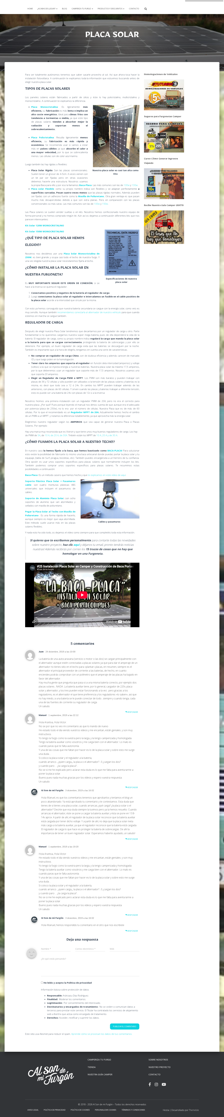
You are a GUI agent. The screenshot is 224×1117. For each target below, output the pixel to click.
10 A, (99, 435)
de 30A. (64, 435)
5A (39, 435)
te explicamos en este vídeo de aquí (107, 475)
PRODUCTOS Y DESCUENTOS (110, 8)
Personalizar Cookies (105, 1110)
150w (105, 203)
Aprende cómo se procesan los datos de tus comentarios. (101, 1033)
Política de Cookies (80, 1110)
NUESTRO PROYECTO (160, 1067)
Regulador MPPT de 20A (85, 412)
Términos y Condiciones (133, 1110)
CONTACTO (134, 8)
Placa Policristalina (42, 137)
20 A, (57, 435)
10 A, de (49, 435)
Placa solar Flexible (42, 188)
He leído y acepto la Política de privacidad (67, 982)
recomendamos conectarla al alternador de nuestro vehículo (89, 312)
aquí (76, 545)
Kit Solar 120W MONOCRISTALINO (44, 225)
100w (127, 185)
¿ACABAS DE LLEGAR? (46, 8)
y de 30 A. (113, 435)
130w (135, 185)
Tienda (92, 1067)
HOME (30, 8)
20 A (105, 435)
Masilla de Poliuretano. (91, 196)
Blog (64, 8)
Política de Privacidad (55, 1110)
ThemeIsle (194, 1110)
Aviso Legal (33, 1110)
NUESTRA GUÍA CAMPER (100, 1074)
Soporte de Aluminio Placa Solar (44, 498)
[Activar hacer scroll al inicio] (218, 1111)
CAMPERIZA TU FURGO (82, 8)
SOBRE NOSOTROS (158, 1059)
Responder (132, 712)
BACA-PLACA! (114, 450)
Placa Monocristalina (44, 106)
